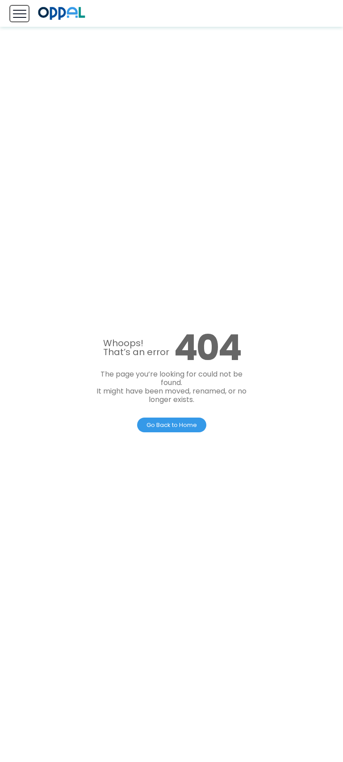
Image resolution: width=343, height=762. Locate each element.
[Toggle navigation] (19, 13)
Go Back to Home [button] (171, 425)
